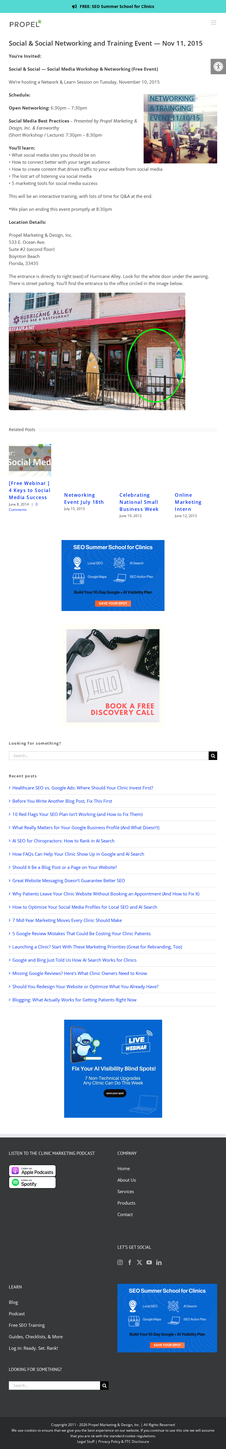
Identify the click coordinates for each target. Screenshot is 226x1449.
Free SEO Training (27, 1325)
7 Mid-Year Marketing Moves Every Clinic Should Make (67, 920)
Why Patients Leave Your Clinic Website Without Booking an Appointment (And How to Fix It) (105, 894)
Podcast (17, 1313)
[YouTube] (149, 1262)
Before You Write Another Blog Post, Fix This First (62, 801)
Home (123, 1168)
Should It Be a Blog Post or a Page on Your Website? (64, 867)
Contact (125, 1214)
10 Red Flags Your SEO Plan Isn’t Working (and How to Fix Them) (77, 814)
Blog (14, 1302)
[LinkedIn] (159, 1262)
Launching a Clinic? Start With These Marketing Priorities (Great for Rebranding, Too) (97, 947)
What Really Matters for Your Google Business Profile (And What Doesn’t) (85, 827)
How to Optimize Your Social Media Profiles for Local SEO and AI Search (84, 907)
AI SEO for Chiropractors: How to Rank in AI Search (63, 841)
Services (125, 1191)
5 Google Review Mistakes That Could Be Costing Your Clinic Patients (81, 933)
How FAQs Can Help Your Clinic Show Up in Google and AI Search (78, 854)
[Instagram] (120, 1262)
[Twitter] (139, 1262)
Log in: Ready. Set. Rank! (34, 1348)
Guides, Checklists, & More (36, 1336)
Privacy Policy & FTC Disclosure (123, 1441)
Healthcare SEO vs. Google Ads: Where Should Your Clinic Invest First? (82, 788)
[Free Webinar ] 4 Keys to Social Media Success (29, 490)
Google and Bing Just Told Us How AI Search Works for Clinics (74, 960)
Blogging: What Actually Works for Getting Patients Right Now (74, 1000)
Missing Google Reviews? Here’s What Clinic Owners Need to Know (79, 973)
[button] (218, 66)
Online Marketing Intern (188, 502)
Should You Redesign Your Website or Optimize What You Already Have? (85, 986)
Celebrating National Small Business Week (139, 502)
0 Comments (23, 507)
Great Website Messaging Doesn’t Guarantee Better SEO (68, 880)
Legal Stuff (85, 1441)
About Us (126, 1180)
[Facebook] (129, 1262)
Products (126, 1203)
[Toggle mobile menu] (214, 22)
